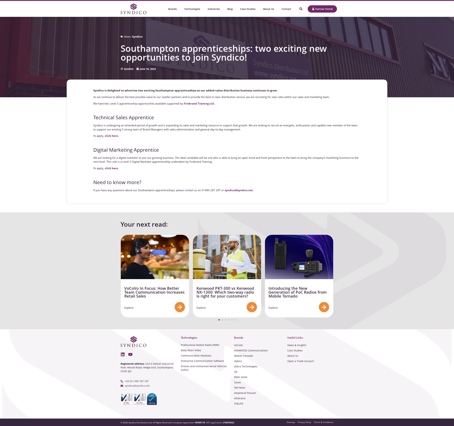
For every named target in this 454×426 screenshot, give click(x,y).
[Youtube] (130, 354)
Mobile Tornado (243, 355)
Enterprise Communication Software (202, 361)
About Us (292, 355)
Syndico (137, 36)
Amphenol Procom (245, 393)
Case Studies (295, 350)
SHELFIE (238, 403)
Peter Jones (240, 377)
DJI (235, 371)
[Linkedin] (123, 354)
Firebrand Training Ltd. (199, 103)
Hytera (238, 361)
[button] (301, 9)
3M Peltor (239, 387)
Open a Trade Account (300, 361)
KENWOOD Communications (251, 350)
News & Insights (296, 345)
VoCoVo (238, 345)
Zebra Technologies (245, 366)
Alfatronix (240, 398)
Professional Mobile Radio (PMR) (200, 345)
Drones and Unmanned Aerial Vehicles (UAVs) (204, 368)
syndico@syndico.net (239, 190)
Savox (237, 382)
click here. (112, 136)
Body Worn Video (191, 350)
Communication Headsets (196, 355)
